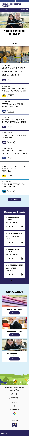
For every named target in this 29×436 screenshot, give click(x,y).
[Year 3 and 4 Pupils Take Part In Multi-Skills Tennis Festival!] (14, 54)
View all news (14, 200)
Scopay (25, 1)
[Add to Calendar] (22, 226)
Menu (6, 10)
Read (4, 80)
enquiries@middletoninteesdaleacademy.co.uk (15, 398)
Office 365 (19, 1)
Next (27, 246)
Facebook (14, 405)
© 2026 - (4, 433)
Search (23, 10)
